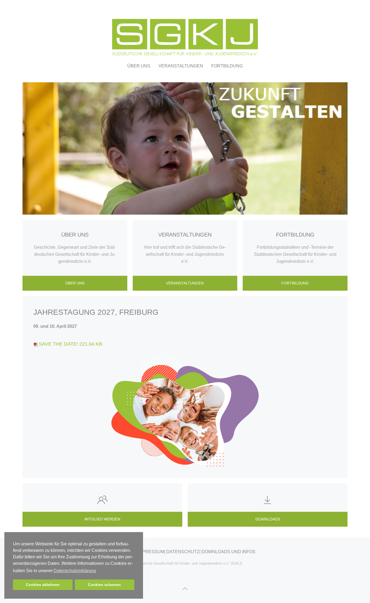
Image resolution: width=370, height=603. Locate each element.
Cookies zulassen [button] (104, 584)
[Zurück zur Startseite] (185, 30)
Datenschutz (182, 551)
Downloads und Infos (228, 551)
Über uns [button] (138, 66)
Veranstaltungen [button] (180, 66)
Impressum (151, 551)
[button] (185, 588)
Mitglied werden (102, 519)
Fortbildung (227, 66)
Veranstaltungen (185, 283)
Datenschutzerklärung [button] (75, 570)
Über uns (75, 283)
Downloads (267, 519)
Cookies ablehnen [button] (43, 584)
